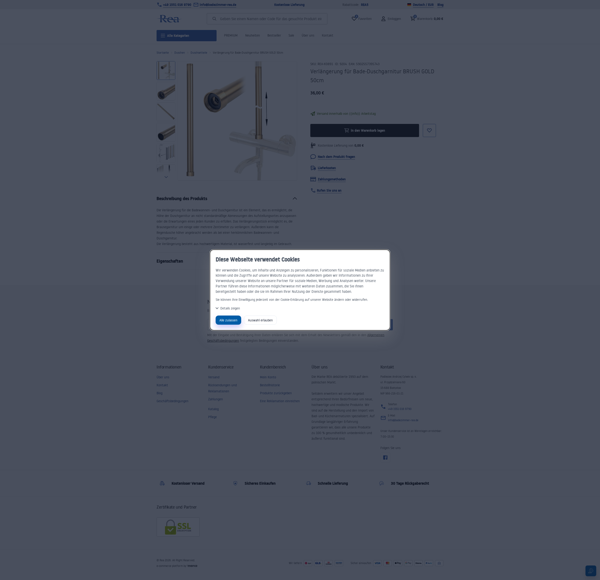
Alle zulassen (228, 320)
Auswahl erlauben (260, 320)
